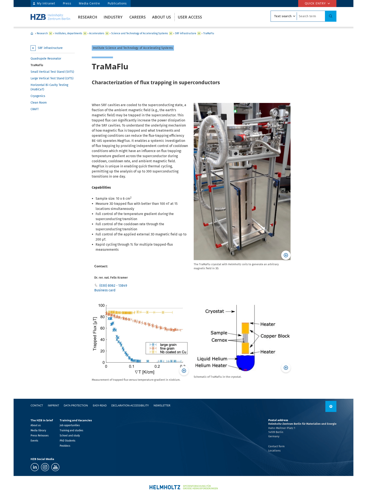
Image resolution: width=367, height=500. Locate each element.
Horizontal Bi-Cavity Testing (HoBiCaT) (49, 87)
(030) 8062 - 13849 (113, 285)
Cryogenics (38, 96)
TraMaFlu (208, 33)
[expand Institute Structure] (199, 33)
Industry (113, 17)
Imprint (53, 405)
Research (87, 17)
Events (34, 440)
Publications (117, 3)
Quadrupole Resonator (46, 58)
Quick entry (315, 3)
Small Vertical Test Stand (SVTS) (52, 72)
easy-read (100, 405)
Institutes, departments (68, 33)
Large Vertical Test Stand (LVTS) (52, 78)
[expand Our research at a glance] (85, 33)
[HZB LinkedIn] (35, 467)
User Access (190, 17)
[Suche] (330, 16)
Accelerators (96, 33)
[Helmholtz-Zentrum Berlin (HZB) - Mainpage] (50, 17)
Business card (105, 290)
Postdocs (65, 445)
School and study (70, 435)
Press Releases (40, 435)
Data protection (76, 405)
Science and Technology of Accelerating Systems (139, 33)
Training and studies (71, 430)
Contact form (276, 446)
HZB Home (32, 33)
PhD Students (67, 440)
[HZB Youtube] (55, 467)
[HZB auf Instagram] (45, 467)
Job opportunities (70, 425)
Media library (38, 430)
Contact (37, 405)
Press (67, 3)
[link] (330, 406)
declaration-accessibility (130, 405)
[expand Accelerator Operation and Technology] (170, 33)
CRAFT (35, 109)
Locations (274, 450)
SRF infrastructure (185, 33)
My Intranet (46, 3)
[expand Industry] (50, 33)
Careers (137, 17)
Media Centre (89, 3)
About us (161, 17)
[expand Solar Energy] (107, 33)
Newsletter (162, 405)
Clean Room (39, 102)
